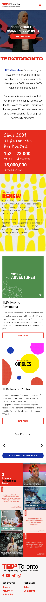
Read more (23, 335)
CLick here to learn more (23, 456)
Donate (6, 587)
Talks (26, 587)
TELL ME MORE (23, 36)
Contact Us (29, 591)
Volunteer (7, 591)
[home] (11, 5)
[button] (40, 5)
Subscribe (7, 594)
